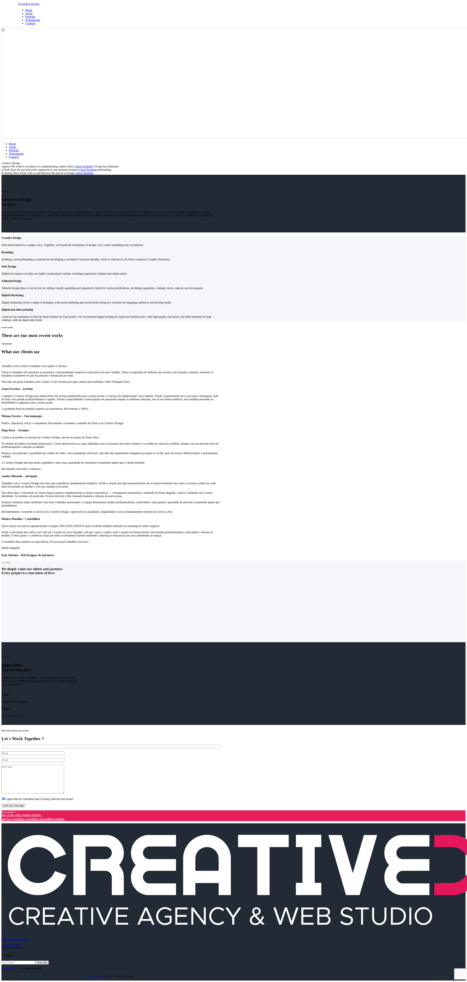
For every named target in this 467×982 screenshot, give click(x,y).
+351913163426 (11, 945)
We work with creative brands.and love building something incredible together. (33, 817)
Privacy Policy (8, 968)
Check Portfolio (83, 166)
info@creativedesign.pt (14, 939)
